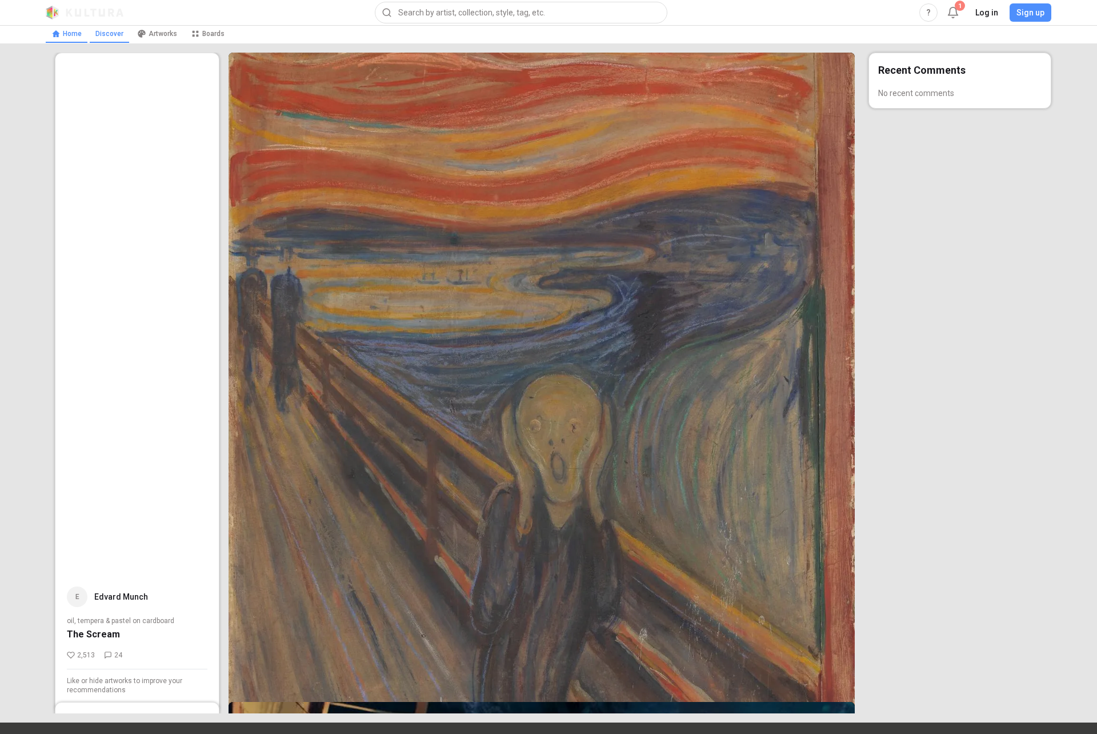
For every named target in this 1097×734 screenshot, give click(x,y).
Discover (109, 34)
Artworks (163, 34)
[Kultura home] (84, 12)
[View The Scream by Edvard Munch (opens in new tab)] (542, 383)
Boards (213, 34)
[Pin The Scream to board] (832, 690)
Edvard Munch (121, 596)
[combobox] (521, 12)
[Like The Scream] (832, 622)
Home (72, 34)
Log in (986, 12)
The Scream (93, 634)
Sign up (1030, 12)
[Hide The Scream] (832, 656)
